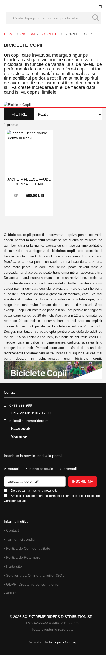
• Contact (11, 530)
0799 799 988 (20, 405)
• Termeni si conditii (19, 539)
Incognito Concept (63, 642)
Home (10, 34)
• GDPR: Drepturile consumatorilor (32, 584)
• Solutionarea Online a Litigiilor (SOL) (35, 575)
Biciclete (50, 34)
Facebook (20, 428)
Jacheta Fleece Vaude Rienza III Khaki (29, 181)
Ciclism (28, 34)
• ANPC (10, 593)
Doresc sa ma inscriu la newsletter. (35, 490)
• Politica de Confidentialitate (27, 548)
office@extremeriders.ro (29, 421)
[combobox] (53, 18)
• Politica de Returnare (22, 557)
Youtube (18, 437)
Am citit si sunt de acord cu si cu (52, 498)
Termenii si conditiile (63, 496)
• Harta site (13, 566)
